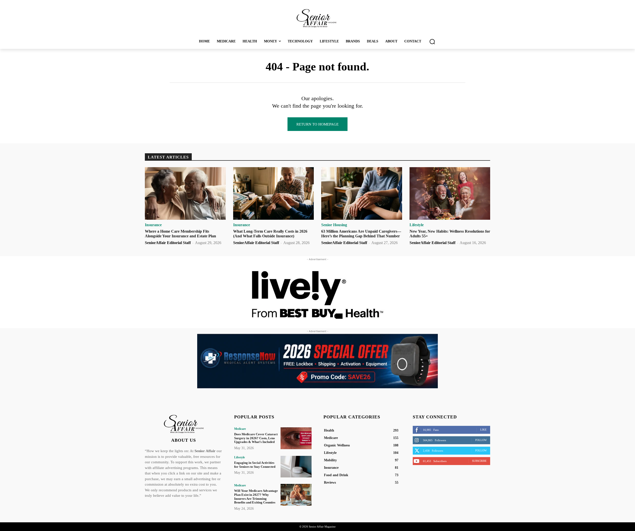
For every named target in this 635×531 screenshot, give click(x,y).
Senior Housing (334, 225)
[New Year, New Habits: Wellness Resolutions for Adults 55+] (450, 193)
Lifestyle (417, 225)
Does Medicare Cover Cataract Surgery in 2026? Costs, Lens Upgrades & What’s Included (256, 438)
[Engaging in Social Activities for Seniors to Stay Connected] (296, 466)
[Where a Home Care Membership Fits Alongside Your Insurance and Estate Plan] (185, 193)
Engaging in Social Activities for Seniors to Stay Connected (254, 465)
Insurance (153, 225)
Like (483, 429)
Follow (481, 439)
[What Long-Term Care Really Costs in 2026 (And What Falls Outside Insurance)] (273, 193)
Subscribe (479, 460)
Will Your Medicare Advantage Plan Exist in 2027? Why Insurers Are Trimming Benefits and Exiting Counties (256, 496)
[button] (432, 41)
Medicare (240, 428)
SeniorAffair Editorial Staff (168, 243)
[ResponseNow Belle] (317, 361)
